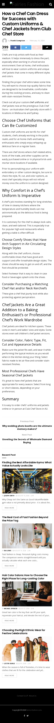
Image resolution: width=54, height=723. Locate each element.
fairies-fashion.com (34, 710)
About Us (32, 695)
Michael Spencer (10, 609)
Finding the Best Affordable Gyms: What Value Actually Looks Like (27, 464)
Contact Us (21, 695)
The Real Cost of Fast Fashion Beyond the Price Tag (25, 518)
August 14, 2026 (23, 496)
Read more (9, 508)
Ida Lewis (7, 551)
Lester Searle (9, 663)
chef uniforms (36, 102)
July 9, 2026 (22, 663)
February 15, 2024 (37, 40)
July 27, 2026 (24, 609)
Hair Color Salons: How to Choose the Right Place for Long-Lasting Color (24, 576)
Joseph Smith (9, 496)
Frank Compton (18, 40)
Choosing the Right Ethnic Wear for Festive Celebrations (23, 631)
